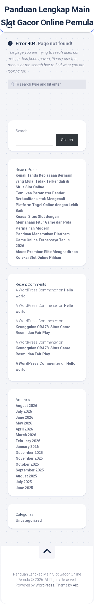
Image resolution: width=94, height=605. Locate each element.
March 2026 (26, 435)
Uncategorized (29, 520)
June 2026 (24, 417)
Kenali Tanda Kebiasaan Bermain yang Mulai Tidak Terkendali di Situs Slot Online (44, 181)
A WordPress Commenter (38, 363)
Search (21, 131)
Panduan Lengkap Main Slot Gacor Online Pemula (47, 15)
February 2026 (28, 441)
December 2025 (29, 453)
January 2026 (27, 447)
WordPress (45, 585)
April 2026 (24, 429)
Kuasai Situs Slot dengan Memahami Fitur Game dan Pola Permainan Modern (43, 222)
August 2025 (26, 476)
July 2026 (24, 411)
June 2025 (24, 488)
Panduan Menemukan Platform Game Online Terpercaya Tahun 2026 (43, 240)
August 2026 (26, 406)
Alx (75, 585)
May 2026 (24, 423)
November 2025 (29, 458)
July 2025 (24, 482)
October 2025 (27, 464)
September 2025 (30, 470)
